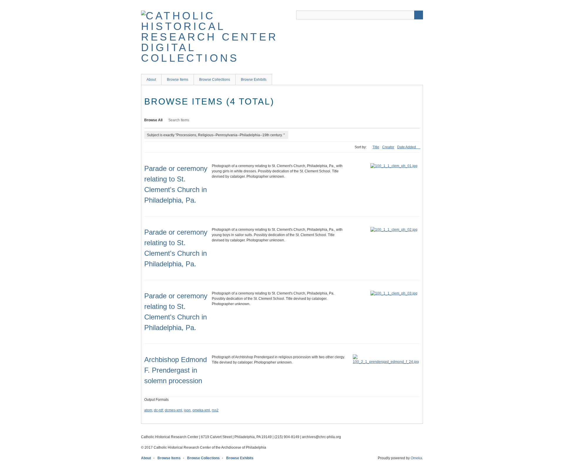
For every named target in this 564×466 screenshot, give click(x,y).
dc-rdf (158, 410)
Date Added (407, 147)
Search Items (178, 120)
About (151, 80)
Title (375, 147)
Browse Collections (214, 80)
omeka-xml (201, 410)
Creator (388, 147)
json (187, 410)
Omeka (416, 458)
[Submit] (418, 15)
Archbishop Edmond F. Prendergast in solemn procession (175, 370)
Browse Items (177, 80)
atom (148, 410)
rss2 (215, 410)
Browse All (153, 120)
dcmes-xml (173, 410)
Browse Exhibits (253, 80)
